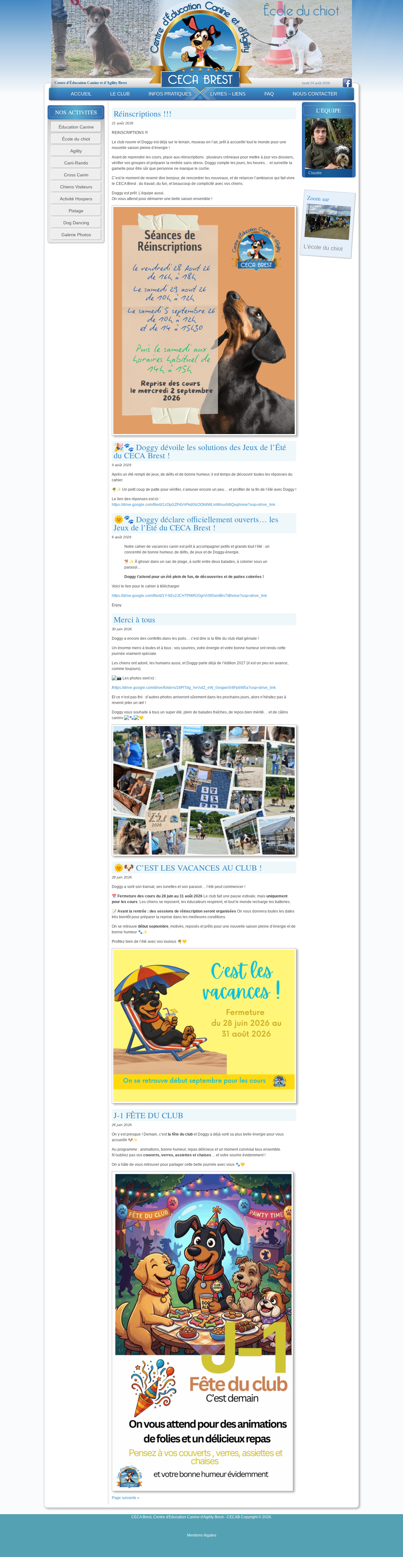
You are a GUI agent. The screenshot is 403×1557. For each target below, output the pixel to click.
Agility (76, 150)
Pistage (76, 210)
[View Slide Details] (328, 143)
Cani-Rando (76, 162)
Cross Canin (76, 174)
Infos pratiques (170, 93)
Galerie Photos (76, 234)
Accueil (81, 93)
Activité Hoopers (76, 198)
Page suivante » (125, 1498)
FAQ (269, 93)
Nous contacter (315, 93)
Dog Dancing (76, 222)
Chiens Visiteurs (76, 186)
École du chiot (76, 138)
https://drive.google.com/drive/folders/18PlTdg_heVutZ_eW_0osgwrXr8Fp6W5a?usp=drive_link (194, 687)
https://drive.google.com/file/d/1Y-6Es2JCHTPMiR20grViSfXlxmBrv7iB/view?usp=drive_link (189, 595)
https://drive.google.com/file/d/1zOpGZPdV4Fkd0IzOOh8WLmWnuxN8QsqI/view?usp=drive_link (193, 504)
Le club (120, 93)
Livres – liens (228, 93)
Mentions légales (201, 1535)
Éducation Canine (76, 126)
